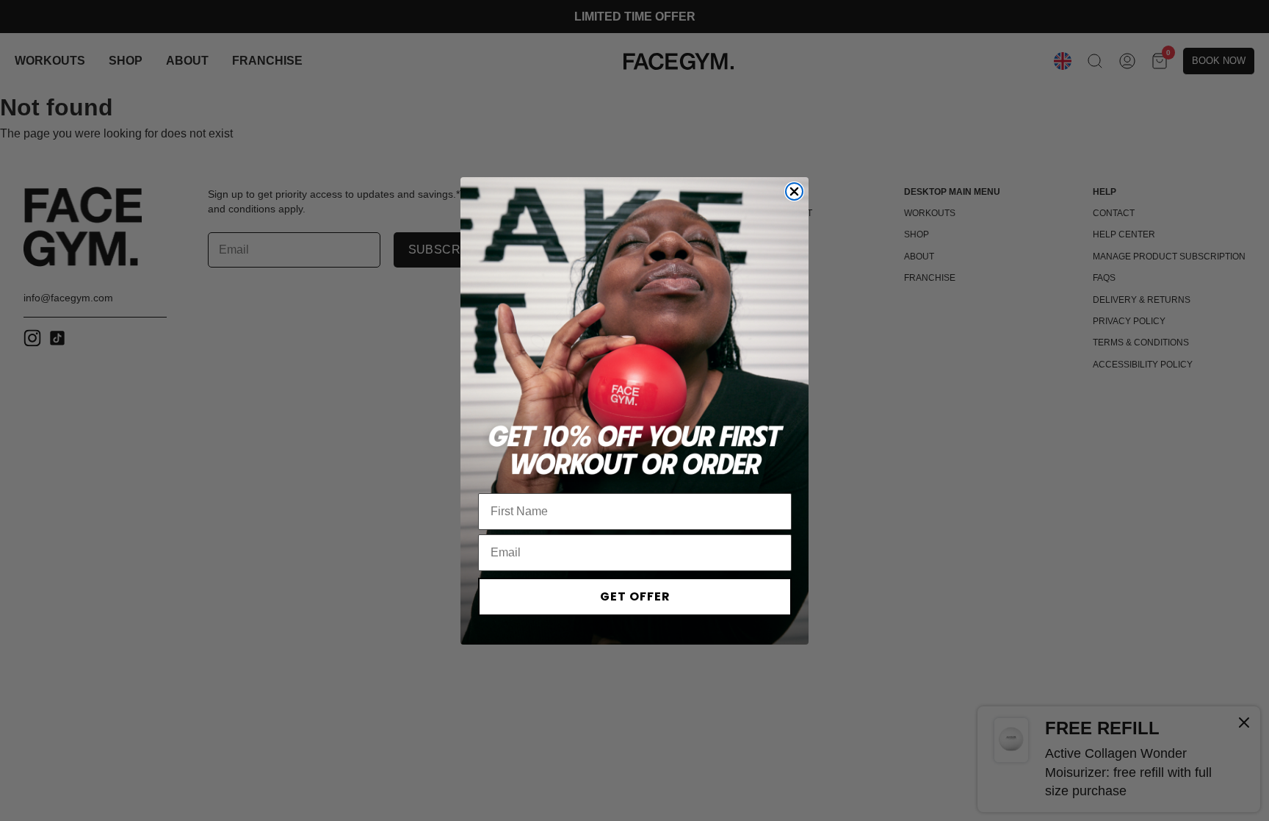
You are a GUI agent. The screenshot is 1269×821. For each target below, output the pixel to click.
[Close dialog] (794, 191)
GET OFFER (635, 596)
